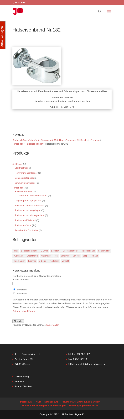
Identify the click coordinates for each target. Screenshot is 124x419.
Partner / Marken (23, 386)
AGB (38, 401)
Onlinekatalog (22, 376)
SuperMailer (52, 325)
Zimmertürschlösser (25, 183)
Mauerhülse (46, 256)
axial (16, 251)
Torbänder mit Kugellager (28, 210)
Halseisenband (88, 251)
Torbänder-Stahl (23, 225)
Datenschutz (51, 401)
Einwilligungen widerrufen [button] (83, 405)
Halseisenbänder (23, 191)
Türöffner (32, 261)
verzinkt (65, 261)
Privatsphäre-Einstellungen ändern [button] (81, 401)
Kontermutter (103, 251)
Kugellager (18, 256)
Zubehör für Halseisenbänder (32, 195)
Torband (94, 256)
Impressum (26, 401)
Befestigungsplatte (29, 251)
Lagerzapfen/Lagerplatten (28, 200)
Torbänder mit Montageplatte (29, 215)
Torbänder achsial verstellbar (29, 205)
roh (56, 256)
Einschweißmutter (70, 251)
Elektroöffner (21, 168)
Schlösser (17, 164)
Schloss (76, 256)
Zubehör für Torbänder (26, 230)
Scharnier (65, 256)
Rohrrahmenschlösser (26, 173)
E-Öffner (44, 251)
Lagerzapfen (32, 256)
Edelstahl (55, 251)
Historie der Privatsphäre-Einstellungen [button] (44, 405)
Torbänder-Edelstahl (25, 220)
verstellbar (54, 261)
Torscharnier (19, 261)
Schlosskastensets (24, 178)
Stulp (85, 256)
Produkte (19, 381)
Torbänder (17, 187)
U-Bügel (42, 261)
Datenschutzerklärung (23, 311)
